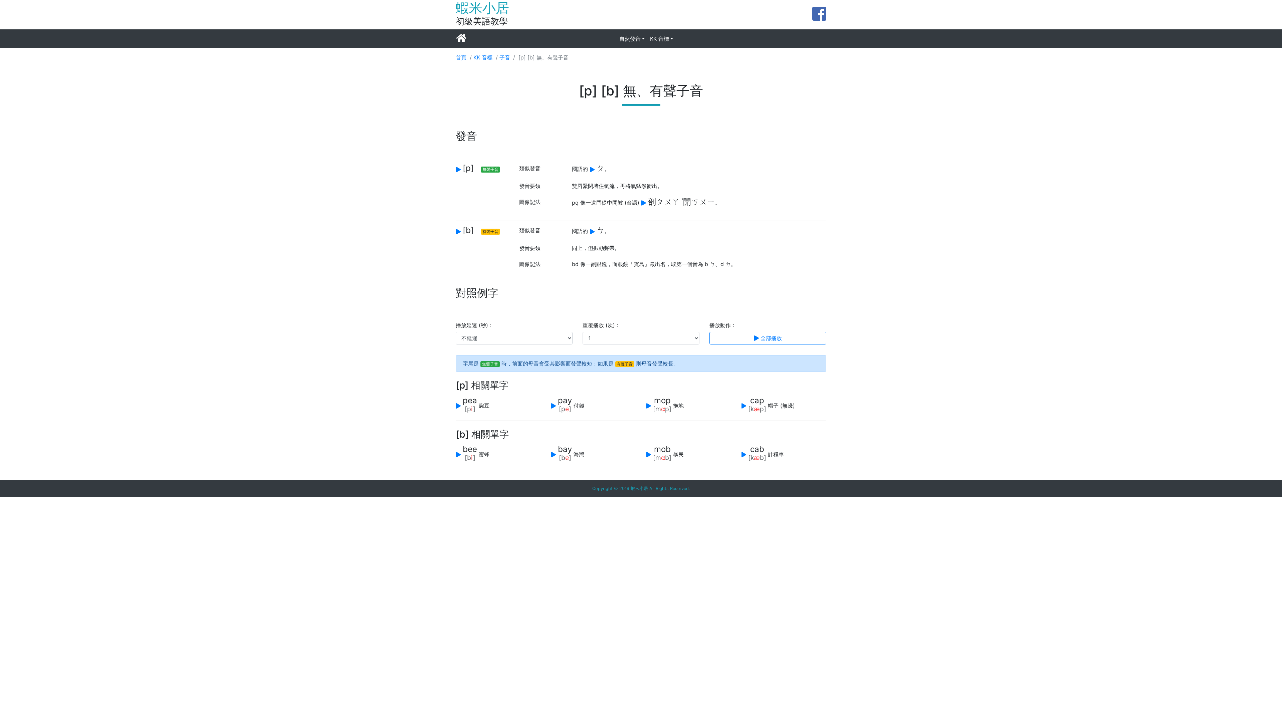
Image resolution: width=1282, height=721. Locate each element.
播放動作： (722, 325)
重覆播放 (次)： (601, 325)
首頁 (461, 57)
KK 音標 (659, 38)
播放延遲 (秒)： (474, 325)
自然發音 (630, 38)
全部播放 (770, 338)
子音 (504, 57)
